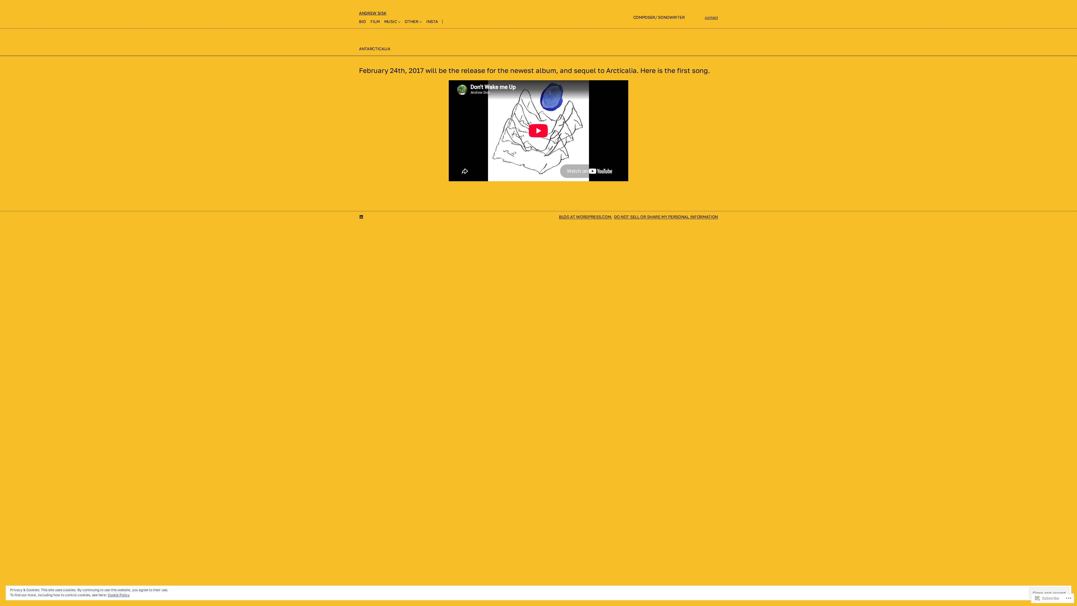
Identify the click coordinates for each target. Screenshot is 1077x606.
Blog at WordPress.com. (585, 216)
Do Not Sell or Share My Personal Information (666, 216)
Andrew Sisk (372, 13)
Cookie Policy (119, 595)
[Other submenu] (420, 21)
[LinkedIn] (361, 217)
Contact (711, 17)
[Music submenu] (399, 21)
